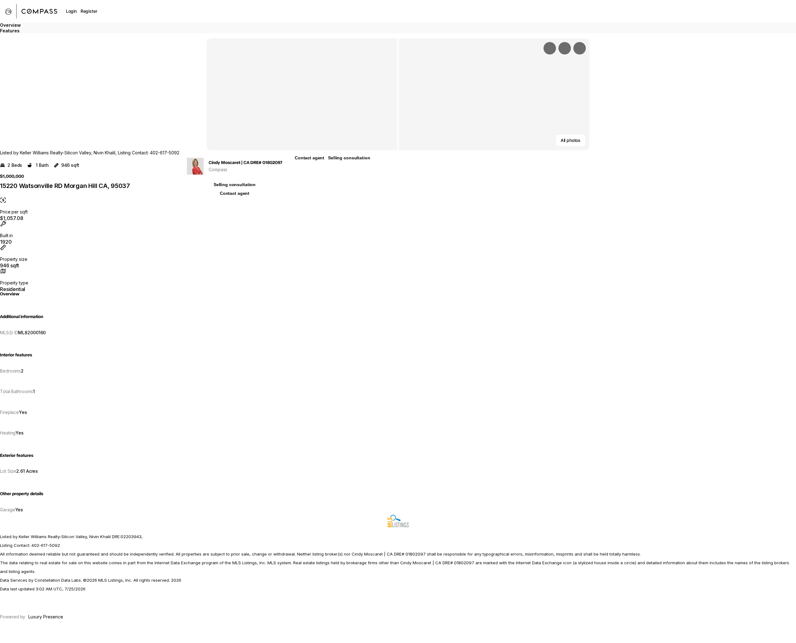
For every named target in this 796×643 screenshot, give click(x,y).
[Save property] (564, 48)
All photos (571, 140)
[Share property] (579, 48)
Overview (10, 25)
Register (89, 11)
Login (71, 11)
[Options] (550, 48)
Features (10, 30)
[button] (301, 94)
